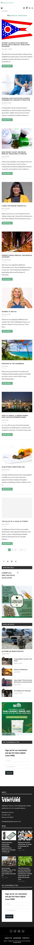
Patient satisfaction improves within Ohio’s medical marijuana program (16, 44)
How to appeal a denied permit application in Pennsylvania (15, 416)
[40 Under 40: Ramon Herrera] (17, 639)
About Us (8, 938)
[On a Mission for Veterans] (7, 693)
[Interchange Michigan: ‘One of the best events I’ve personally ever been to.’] (9, 861)
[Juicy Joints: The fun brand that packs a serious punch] (7, 682)
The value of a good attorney (15, 521)
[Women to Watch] (17, 298)
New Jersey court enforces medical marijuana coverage (14, 153)
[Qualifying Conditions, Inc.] (17, 453)
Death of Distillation (21, 669)
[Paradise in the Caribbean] (17, 350)
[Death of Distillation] (7, 672)
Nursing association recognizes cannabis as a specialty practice (16, 99)
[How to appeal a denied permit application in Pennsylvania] (17, 402)
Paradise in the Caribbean (13, 363)
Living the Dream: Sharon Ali (14, 206)
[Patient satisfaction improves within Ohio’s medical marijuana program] (17, 29)
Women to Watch (9, 311)
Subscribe (9, 773)
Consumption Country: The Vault (23, 660)
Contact (25, 938)
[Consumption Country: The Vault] (7, 661)
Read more (6, 66)
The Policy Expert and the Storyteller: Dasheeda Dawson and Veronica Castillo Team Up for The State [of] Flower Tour (25, 873)
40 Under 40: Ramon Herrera (13, 651)
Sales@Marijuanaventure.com (11, 821)
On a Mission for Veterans (22, 691)
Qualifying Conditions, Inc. (13, 467)
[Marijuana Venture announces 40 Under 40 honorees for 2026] (25, 835)
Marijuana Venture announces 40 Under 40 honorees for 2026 (25, 845)
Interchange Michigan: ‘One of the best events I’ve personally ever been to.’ (9, 871)
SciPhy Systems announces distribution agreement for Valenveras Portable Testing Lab (8, 847)
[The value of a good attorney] (17, 508)
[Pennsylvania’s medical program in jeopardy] (17, 242)
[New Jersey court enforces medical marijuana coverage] (17, 138)
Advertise (17, 938)
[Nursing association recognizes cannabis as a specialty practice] (17, 85)
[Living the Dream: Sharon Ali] (17, 192)
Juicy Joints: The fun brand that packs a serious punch (23, 681)
